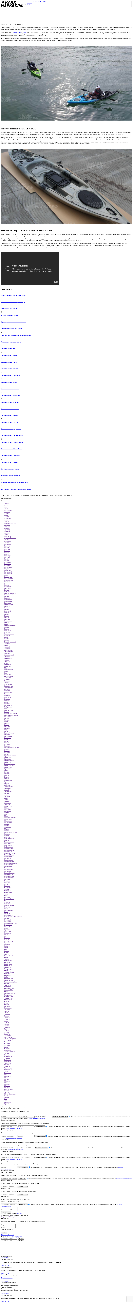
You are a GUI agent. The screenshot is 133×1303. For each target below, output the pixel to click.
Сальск (6, 952)
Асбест (6, 539)
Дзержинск (7, 648)
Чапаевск (7, 1058)
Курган (6, 778)
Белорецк (7, 565)
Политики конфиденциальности (37, 1118)
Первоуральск (8, 910)
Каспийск (7, 718)
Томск (6, 1021)
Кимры (6, 725)
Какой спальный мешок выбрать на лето (14, 482)
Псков (6, 928)
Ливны (6, 793)
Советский (7, 986)
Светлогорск (8, 962)
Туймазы (7, 1027)
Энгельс (6, 1092)
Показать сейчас (23, 1186)
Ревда (6, 934)
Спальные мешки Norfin (9, 382)
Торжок (6, 1022)
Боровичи (7, 582)
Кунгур (6, 777)
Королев (7, 751)
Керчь (6, 721)
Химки (6, 1055)
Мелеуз (6, 814)
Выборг (6, 622)
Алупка (6, 513)
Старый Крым (8, 996)
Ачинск (6, 542)
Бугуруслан (7, 586)
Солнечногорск (9, 988)
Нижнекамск (8, 851)
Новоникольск (8, 866)
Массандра (7, 809)
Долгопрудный (9, 655)
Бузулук (6, 590)
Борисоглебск (8, 580)
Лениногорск (8, 786)
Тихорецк (7, 1017)
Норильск (7, 881)
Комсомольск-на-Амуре (11, 747)
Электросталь (8, 1089)
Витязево (7, 598)
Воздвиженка (8, 604)
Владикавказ (8, 601)
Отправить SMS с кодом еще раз (11, 1217)
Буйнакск (7, 591)
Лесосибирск (8, 791)
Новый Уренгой (9, 877)
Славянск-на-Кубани (10, 982)
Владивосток (8, 599)
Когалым (7, 744)
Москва (6, 825)
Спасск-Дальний (9, 993)
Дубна (6, 663)
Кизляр (6, 723)
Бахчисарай (7, 556)
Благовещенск (8, 578)
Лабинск (7, 785)
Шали (6, 1078)
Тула (5, 1029)
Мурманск (7, 827)
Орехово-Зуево (9, 899)
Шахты (6, 1079)
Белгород (7, 557)
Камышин (7, 716)
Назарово (7, 834)
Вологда (6, 612)
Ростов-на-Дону (9, 941)
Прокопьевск (8, 925)
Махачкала (7, 811)
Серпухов (7, 973)
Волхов (6, 614)
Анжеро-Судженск (10, 523)
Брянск (6, 585)
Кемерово (7, 720)
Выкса (6, 624)
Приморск (7, 921)
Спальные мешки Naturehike (10, 395)
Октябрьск (7, 890)
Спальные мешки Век (8, 348)
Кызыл (6, 783)
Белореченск (8, 567)
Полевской (7, 920)
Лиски (6, 798)
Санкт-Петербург (9, 956)
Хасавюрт (7, 1053)
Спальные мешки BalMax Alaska (11, 449)
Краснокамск (8, 762)
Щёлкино (7, 1086)
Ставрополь (8, 995)
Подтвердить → (5, 1211)
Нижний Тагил (9, 855)
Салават (6, 951)
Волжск (6, 609)
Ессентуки (7, 674)
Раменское (7, 933)
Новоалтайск (8, 858)
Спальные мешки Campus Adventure (13, 442)
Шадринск (7, 1076)
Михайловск (8, 822)
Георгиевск (7, 632)
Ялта (5, 1099)
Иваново (7, 690)
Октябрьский (8, 892)
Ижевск (6, 694)
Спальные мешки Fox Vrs (9, 422)
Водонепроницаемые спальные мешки (13, 322)
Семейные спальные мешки (10, 469)
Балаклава (7, 544)
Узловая (6, 1032)
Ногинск (7, 879)
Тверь (6, 1012)
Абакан (6, 503)
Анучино (7, 525)
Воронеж (7, 619)
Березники (7, 570)
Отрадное (7, 902)
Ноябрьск (7, 882)
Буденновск (8, 588)
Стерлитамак (8, 999)
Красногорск (8, 757)
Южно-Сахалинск (9, 1094)
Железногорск (8, 676)
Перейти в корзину (6, 1278)
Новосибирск (8, 869)
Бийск (6, 575)
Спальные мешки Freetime (9, 415)
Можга (6, 824)
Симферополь (8, 978)
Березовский (8, 572)
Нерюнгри (7, 843)
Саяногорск (8, 960)
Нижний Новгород (10, 853)
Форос (6, 1047)
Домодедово (8, 658)
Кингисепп (7, 726)
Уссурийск (7, 1040)
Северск (6, 970)
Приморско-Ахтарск (10, 923)
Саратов (6, 959)
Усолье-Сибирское (10, 1038)
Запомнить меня (8, 1229)
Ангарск (7, 521)
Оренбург (7, 897)
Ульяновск (7, 1035)
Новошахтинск (9, 876)
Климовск (7, 738)
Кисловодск (8, 736)
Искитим (7, 700)
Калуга (6, 712)
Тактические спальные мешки (11, 342)
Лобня (6, 799)
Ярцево (6, 1104)
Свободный (8, 964)
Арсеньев (7, 533)
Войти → (4, 1232)
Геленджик (7, 630)
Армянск (7, 531)
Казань (6, 708)
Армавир (7, 529)
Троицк (6, 1024)
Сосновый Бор (8, 990)
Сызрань (7, 1006)
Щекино (7, 1084)
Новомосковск (8, 864)
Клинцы (7, 741)
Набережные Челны (10, 832)
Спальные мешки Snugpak (9, 355)
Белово (6, 560)
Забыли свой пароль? (7, 1235)
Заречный (7, 681)
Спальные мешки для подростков (12, 435)
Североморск (8, 969)
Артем (6, 534)
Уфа (5, 1042)
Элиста (6, 1091)
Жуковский (7, 679)
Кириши (7, 728)
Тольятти (7, 1019)
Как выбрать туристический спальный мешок (16, 489)
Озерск (6, 889)
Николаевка (8, 856)
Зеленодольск (8, 687)
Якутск (6, 1097)
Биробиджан (8, 577)
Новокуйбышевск (9, 861)
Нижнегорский (9, 850)
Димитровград (8, 651)
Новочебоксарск (9, 873)
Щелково (7, 1087)
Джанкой (7, 647)
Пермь (6, 912)
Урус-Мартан (8, 1037)
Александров (8, 510)
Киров (6, 730)
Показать (21, 1238)
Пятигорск (7, 931)
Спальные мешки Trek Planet (10, 455)
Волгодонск (8, 608)
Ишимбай (7, 703)
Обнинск (7, 886)
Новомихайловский (10, 863)
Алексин (7, 512)
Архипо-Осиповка (10, 538)
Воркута (7, 617)
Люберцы (7, 804)
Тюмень (6, 1030)
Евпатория (7, 664)
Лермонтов (7, 788)
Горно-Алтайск (9, 634)
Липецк (6, 795)
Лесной (6, 790)
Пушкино (7, 930)
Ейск (5, 668)
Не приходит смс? (16, 1211)
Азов (5, 507)
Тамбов (6, 1011)
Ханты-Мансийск (9, 1051)
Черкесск (7, 1066)
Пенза (6, 908)
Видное (6, 596)
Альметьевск (8, 518)
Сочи (6, 991)
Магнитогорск (8, 806)
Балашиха (7, 549)
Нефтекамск (8, 845)
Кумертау (7, 775)
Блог (28, 4)
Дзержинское (8, 650)
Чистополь (7, 1073)
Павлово (7, 904)
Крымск (6, 770)
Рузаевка (7, 944)
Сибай (6, 977)
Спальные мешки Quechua (9, 462)
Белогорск (7, 562)
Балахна (6, 547)
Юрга (6, 1095)
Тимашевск (7, 1014)
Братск (6, 583)
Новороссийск (8, 868)
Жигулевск (7, 677)
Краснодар (7, 759)
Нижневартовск (9, 848)
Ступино (7, 1001)
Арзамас (7, 528)
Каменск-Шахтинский (11, 715)
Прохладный (8, 926)
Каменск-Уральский (10, 713)
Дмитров (7, 653)
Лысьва (6, 801)
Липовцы (7, 796)
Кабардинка (8, 707)
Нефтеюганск (8, 847)
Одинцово (7, 887)
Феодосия (7, 1043)
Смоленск (7, 983)
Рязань (6, 947)
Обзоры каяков (5, 21)
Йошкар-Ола (8, 705)
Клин (6, 739)
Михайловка (8, 821)
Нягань (6, 884)
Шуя (5, 1082)
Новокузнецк (8, 860)
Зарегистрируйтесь (17, 1237)
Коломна (7, 746)
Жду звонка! (22, 1178)
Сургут (6, 1004)
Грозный (7, 635)
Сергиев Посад (9, 972)
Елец (5, 673)
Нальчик (7, 837)
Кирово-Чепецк (9, 733)
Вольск (6, 616)
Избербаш (7, 695)
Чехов (6, 1071)
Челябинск (7, 1061)
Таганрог (7, 1009)
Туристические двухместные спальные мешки (16, 335)
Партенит (7, 907)
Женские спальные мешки (9, 315)
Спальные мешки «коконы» (10, 409)
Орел (6, 895)
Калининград (8, 710)
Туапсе (6, 1025)
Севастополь (8, 965)
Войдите (19, 1213)
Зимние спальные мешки (9, 308)
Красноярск (8, 767)
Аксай (6, 508)
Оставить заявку (40, 1126)
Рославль (7, 938)
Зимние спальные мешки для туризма (13, 295)
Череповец (7, 1064)
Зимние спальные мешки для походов (13, 302)
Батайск (6, 554)
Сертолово (7, 975)
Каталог (29, 3)
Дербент (7, 645)
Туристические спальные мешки (11, 328)
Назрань (6, 835)
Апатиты (7, 526)
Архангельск (8, 536)
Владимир (7, 603)
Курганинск (8, 780)
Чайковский (8, 1056)
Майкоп (6, 808)
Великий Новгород (10, 593)
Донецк (6, 660)
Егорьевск (7, 666)
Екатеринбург (8, 669)
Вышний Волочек (9, 625)
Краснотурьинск (9, 765)
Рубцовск (7, 943)
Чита (5, 1074)
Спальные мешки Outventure (10, 375)
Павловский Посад (10, 905)
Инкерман (7, 697)
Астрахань (7, 541)
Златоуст (7, 689)
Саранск (7, 957)
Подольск (7, 918)
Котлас (6, 754)
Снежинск (7, 985)
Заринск (6, 682)
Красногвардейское (10, 756)
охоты (24, 32)
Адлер (6, 505)
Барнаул (6, 552)
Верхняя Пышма (9, 595)
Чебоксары (7, 1060)
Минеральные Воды (10, 817)
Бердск (6, 569)
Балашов (7, 551)
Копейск (7, 749)
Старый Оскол (8, 998)
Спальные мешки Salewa (9, 362)
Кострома (7, 752)
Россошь (7, 939)
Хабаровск (7, 1050)
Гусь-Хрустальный (10, 642)
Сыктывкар (7, 1008)
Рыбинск (7, 946)
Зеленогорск (8, 684)
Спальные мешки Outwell (9, 368)
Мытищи (7, 830)
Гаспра (6, 629)
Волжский (7, 611)
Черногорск (8, 1068)
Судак (6, 1003)
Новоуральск (8, 871)
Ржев (6, 936)
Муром (6, 829)
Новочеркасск (8, 874)
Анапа (6, 520)
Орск (6, 900)
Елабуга (6, 671)
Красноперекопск (9, 764)
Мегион (6, 812)
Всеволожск (8, 621)
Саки (6, 949)
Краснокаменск (9, 760)
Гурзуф (6, 640)
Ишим (6, 702)
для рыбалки (17, 32)
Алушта (6, 515)
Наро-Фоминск (9, 838)
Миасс (6, 816)
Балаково (7, 546)
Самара (6, 954)
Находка (7, 840)
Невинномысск (9, 842)
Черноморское (8, 1069)
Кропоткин (7, 769)
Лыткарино (7, 803)
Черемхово (7, 1063)
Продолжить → (23, 1204)
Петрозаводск (8, 915)
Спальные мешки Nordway (10, 389)
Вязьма (6, 627)
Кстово (6, 772)
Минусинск (8, 819)
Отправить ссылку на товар (60, 1116)
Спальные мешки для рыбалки (11, 429)
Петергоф (7, 913)
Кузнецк (7, 773)
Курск (6, 782)
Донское (7, 661)
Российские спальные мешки (10, 475)
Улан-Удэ (7, 1034)
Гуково (6, 638)
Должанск (7, 656)
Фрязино (7, 1048)
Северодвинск (8, 967)
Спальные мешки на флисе (10, 402)
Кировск (7, 734)
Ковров (6, 743)
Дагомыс (7, 643)
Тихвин (6, 1016)
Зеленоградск (8, 686)
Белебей (6, 559)
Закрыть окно (5, 1257)
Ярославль (7, 1102)
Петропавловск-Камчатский (13, 917)
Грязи (6, 637)
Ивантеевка (8, 692)
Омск (6, 894)
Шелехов (7, 1081)
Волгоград (7, 606)
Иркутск (7, 699)
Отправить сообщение (39, 1)
